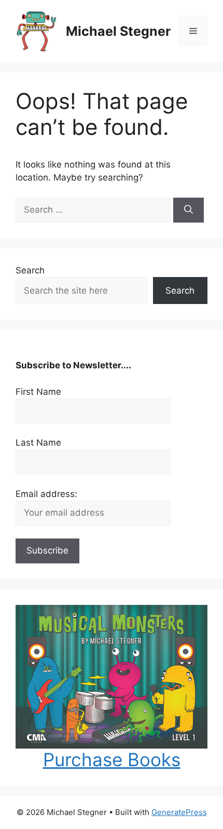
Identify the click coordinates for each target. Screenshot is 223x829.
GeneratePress (179, 812)
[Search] (188, 210)
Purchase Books (111, 759)
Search (30, 270)
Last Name (38, 442)
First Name (38, 391)
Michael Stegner (118, 31)
